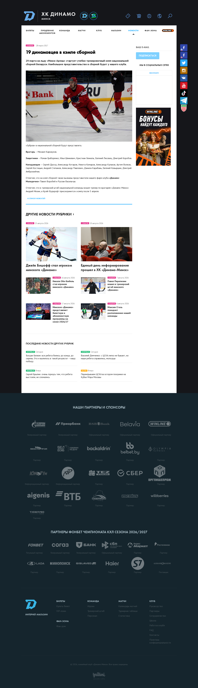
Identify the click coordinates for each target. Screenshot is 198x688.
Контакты (154, 634)
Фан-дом (61, 626)
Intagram (183, 70)
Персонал (92, 615)
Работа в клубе (157, 625)
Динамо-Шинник (84, 16)
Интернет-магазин (36, 614)
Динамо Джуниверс (93, 16)
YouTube (183, 85)
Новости (133, 30)
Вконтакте (183, 78)
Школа (152, 620)
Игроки (90, 606)
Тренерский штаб (96, 611)
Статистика (124, 615)
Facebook (183, 47)
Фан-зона (151, 30)
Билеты (30, 30)
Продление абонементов (47, 31)
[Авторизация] (149, 16)
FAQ (151, 630)
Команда (64, 30)
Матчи (81, 30)
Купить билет (63, 606)
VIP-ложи (61, 611)
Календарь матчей (127, 606)
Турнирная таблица (127, 611)
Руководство (156, 606)
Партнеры (154, 611)
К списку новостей (36, 198)
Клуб (99, 30)
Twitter (183, 62)
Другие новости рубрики (49, 214)
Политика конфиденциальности (160, 641)
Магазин (116, 30)
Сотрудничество (157, 615)
